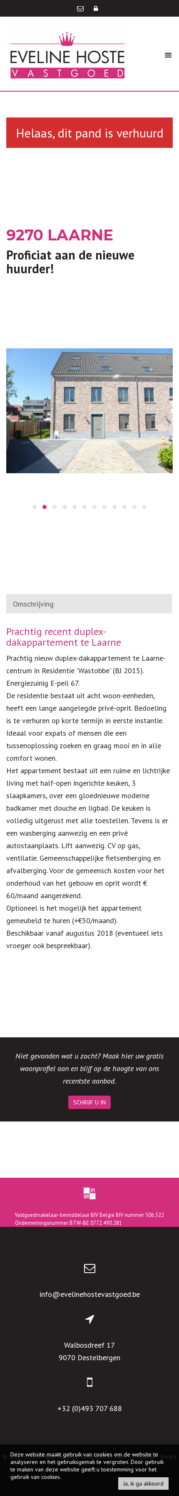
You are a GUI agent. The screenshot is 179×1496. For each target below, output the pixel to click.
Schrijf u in (89, 1102)
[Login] (96, 8)
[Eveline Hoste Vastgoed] (67, 54)
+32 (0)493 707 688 (89, 1408)
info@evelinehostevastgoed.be (90, 1294)
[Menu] (168, 55)
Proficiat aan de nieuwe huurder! (70, 261)
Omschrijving (33, 604)
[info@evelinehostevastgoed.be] (81, 8)
